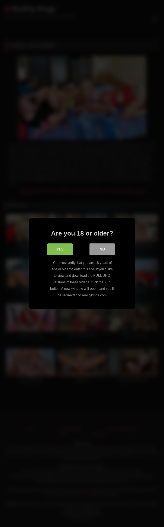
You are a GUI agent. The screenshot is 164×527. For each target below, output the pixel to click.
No (102, 249)
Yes (60, 249)
